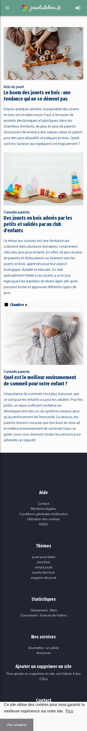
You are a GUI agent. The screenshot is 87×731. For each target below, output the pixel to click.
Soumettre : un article (43, 648)
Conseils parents (17, 212)
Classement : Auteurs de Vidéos (43, 615)
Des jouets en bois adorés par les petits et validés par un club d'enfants (38, 224)
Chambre (17, 304)
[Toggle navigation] (77, 8)
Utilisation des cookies (43, 519)
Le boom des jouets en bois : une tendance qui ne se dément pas (37, 95)
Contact (43, 503)
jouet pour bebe (43, 557)
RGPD (43, 524)
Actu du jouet (14, 86)
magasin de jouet (43, 577)
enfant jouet (43, 567)
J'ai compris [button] (17, 725)
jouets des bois (43, 572)
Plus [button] (69, 711)
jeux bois (43, 562)
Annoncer (43, 653)
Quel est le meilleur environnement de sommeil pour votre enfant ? (40, 380)
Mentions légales (43, 508)
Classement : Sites (43, 610)
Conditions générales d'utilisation (43, 514)
